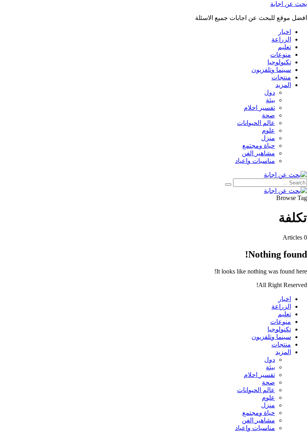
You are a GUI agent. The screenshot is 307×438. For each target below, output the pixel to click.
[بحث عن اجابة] (285, 174)
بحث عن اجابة (288, 3)
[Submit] (228, 184)
